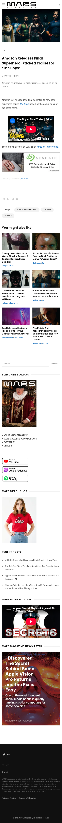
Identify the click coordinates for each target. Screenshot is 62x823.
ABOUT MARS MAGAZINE (15, 435)
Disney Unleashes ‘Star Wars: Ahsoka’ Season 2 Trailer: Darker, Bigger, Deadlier (15, 257)
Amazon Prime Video (47, 146)
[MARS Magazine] (21, 8)
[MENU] (3, 4)
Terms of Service (27, 798)
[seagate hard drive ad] (31, 171)
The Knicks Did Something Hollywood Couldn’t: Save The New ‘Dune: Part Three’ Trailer (45, 334)
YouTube (24, 179)
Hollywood (6, 266)
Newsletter (18, 338)
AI (3, 338)
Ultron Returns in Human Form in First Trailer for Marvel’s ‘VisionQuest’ (45, 256)
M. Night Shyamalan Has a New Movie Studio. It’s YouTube (31, 560)
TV (5, 50)
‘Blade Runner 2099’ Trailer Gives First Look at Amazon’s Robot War (45, 293)
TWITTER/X (9, 442)
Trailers (8, 215)
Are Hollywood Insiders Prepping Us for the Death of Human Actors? (15, 331)
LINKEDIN (8, 446)
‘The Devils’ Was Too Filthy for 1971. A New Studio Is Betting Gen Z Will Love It (14, 295)
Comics (47, 210)
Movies (14, 303)
